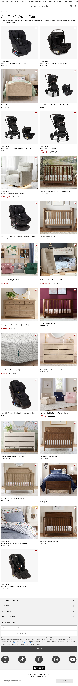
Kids (7, 1)
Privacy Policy (28, 643)
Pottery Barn (23, 1)
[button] (6, 6)
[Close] (75, 671)
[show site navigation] (3, 6)
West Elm (71, 1)
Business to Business (35, 1)
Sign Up (39, 649)
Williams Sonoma (47, 1)
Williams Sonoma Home (60, 1)
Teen (12, 1)
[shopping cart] (74, 6)
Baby (2, 1)
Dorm (16, 1)
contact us (44, 641)
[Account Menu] (71, 6)
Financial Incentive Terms (27, 644)
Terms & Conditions (15, 643)
